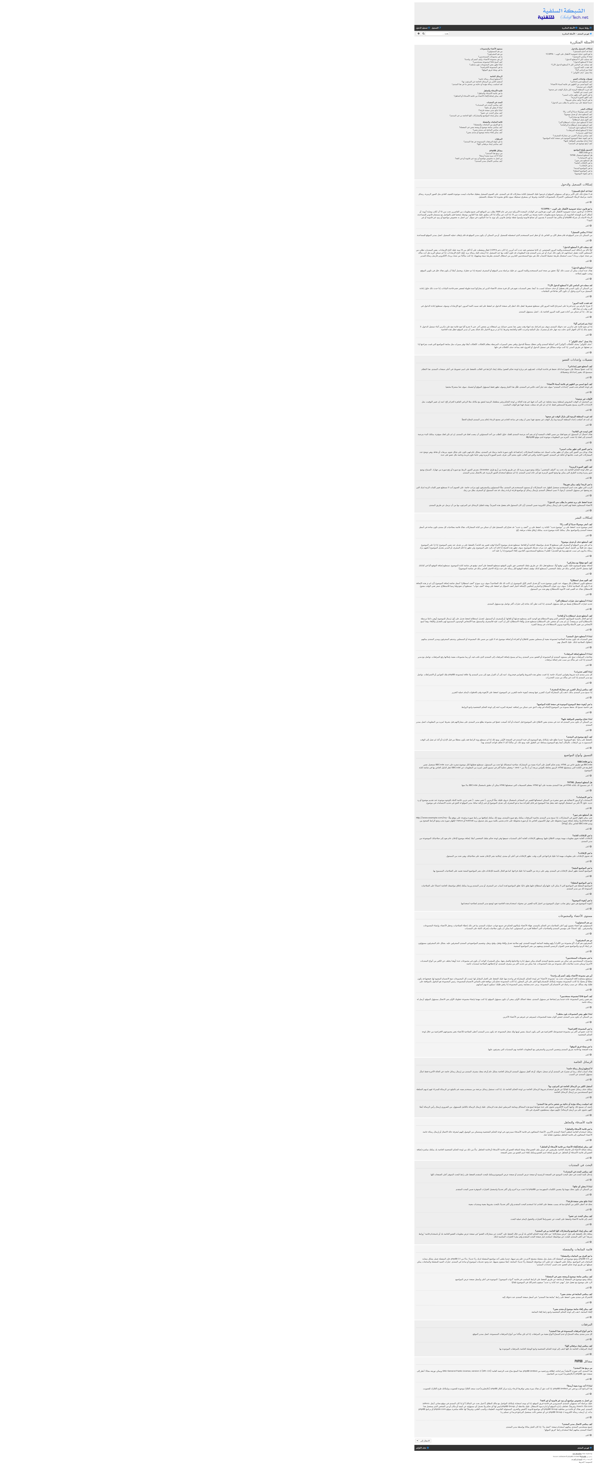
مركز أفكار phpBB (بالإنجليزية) (493, 1388)
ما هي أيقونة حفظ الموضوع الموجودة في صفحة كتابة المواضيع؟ (567, 138)
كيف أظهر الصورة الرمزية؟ (581, 97)
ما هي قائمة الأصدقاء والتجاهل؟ (489, 93)
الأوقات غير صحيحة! (584, 87)
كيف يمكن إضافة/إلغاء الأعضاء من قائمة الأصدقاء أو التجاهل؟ (478, 96)
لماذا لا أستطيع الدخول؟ (583, 62)
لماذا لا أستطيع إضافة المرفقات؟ (579, 130)
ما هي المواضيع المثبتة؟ (583, 168)
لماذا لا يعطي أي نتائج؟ (493, 107)
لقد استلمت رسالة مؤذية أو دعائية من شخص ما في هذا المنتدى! (477, 84)
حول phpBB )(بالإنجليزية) (574, 1373)
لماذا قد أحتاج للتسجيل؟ (582, 51)
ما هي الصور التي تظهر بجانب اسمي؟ (577, 95)
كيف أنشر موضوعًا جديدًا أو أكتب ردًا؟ (577, 111)
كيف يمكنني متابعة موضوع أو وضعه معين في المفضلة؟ (480, 127)
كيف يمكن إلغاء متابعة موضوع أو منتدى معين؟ (484, 132)
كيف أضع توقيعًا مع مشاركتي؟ (580, 117)
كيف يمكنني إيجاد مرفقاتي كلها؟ (489, 144)
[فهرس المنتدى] (563, 13)
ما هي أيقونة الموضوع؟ (583, 173)
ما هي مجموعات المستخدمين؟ (490, 56)
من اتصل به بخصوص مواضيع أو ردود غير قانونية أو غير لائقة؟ (478, 158)
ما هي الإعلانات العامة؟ (583, 163)
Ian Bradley (577, 1454)
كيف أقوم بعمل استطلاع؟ (582, 119)
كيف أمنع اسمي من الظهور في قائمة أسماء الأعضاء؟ (571, 84)
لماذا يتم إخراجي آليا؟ (583, 70)
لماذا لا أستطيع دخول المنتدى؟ (580, 127)
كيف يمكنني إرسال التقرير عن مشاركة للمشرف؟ (572, 135)
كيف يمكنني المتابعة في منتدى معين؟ (487, 130)
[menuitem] (570, 28)
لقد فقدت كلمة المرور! (583, 67)
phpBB (531, 437)
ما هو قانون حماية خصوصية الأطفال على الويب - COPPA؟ (569, 54)
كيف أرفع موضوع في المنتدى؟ (580, 143)
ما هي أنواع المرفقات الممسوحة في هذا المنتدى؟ (483, 141)
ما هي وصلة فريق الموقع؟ (492, 70)
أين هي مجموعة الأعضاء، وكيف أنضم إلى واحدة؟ (483, 59)
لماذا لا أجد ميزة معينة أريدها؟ (490, 156)
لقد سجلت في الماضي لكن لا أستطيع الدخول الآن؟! (571, 64)
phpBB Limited (530, 1371)
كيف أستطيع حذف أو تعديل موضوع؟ (578, 114)
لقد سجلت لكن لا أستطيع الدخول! (578, 59)
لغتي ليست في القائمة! (582, 92)
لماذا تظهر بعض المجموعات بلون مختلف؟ (485, 64)
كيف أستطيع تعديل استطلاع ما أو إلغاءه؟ (576, 125)
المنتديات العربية (577, 1459)
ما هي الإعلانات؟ (585, 165)
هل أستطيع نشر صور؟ (583, 160)
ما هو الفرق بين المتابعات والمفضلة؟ (488, 124)
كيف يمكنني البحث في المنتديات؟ (489, 105)
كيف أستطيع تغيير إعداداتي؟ (581, 81)
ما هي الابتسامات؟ (585, 158)
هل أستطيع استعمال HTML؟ (581, 155)
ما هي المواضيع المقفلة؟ (582, 171)
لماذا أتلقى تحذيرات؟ (584, 133)
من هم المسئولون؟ (494, 51)
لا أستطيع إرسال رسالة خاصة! (490, 79)
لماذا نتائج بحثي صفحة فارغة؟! (490, 110)
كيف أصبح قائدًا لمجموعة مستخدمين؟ (487, 62)
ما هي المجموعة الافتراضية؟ (491, 67)
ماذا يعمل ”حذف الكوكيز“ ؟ (581, 72)
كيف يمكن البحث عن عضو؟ (491, 113)
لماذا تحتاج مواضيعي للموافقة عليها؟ (578, 141)
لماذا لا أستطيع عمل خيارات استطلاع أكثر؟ (575, 122)
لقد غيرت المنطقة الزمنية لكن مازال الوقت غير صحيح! (570, 89)
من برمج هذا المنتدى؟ (493, 153)
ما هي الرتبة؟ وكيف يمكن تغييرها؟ (578, 100)
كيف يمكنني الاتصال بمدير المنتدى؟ (488, 161)
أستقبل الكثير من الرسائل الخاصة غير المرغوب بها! (482, 81)
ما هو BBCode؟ (585, 152)
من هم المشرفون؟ (494, 54)
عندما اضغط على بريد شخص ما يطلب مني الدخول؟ (571, 102)
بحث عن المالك (473, 1403)
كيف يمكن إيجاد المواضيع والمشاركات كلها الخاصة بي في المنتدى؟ (476, 115)
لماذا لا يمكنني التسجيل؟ (582, 56)
